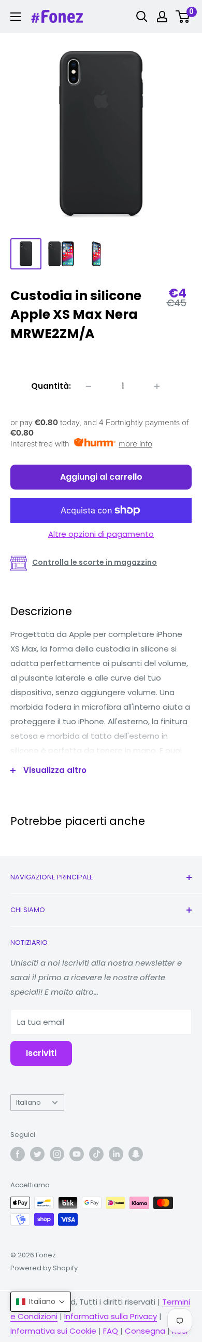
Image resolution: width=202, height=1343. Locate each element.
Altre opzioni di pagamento (101, 533)
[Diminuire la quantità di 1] (88, 386)
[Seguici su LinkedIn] (116, 1154)
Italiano (28, 1102)
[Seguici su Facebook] (17, 1154)
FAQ (110, 1330)
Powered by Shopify (44, 1268)
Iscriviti (41, 1053)
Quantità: (51, 386)
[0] (183, 16)
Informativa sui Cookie (53, 1330)
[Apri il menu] (15, 16)
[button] (40, 1301)
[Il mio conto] (162, 16)
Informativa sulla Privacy (110, 1316)
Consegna (145, 1330)
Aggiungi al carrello (101, 477)
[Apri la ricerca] (142, 16)
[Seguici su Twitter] (37, 1154)
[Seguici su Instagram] (57, 1154)
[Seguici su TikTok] (96, 1154)
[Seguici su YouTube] (76, 1154)
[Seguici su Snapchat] (135, 1154)
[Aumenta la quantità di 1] (157, 386)
